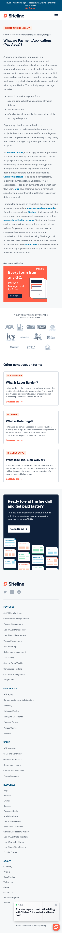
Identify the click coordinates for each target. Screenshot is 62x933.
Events (6, 800)
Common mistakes (13, 176)
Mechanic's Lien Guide (13, 826)
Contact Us (8, 892)
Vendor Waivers (10, 728)
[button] (56, 15)
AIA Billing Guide (10, 816)
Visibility (7, 733)
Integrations (8, 679)
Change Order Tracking (13, 663)
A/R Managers (9, 748)
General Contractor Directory (16, 831)
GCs (17, 188)
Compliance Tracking (12, 669)
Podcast (7, 795)
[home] (13, 16)
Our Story (7, 866)
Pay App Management (13, 624)
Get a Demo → (18, 529)
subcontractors (15, 152)
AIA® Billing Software (12, 613)
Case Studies (9, 877)
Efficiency (7, 705)
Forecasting (8, 657)
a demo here (30, 244)
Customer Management (14, 674)
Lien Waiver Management (14, 629)
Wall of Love (8, 882)
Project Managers (11, 776)
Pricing (6, 872)
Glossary (7, 806)
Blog (5, 790)
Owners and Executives (13, 770)
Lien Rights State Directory (15, 847)
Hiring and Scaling (11, 711)
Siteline (32, 212)
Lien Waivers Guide (12, 821)
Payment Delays (10, 722)
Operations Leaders (12, 765)
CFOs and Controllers (12, 753)
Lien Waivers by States (13, 842)
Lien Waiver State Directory (15, 836)
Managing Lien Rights (13, 716)
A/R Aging (8, 694)
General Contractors (12, 759)
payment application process (18, 220)
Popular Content (10, 852)
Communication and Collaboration (18, 700)
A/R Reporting (9, 646)
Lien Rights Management (14, 635)
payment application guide (41, 207)
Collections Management (14, 652)
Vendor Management (12, 641)
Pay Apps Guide (10, 811)
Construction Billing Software (16, 618)
